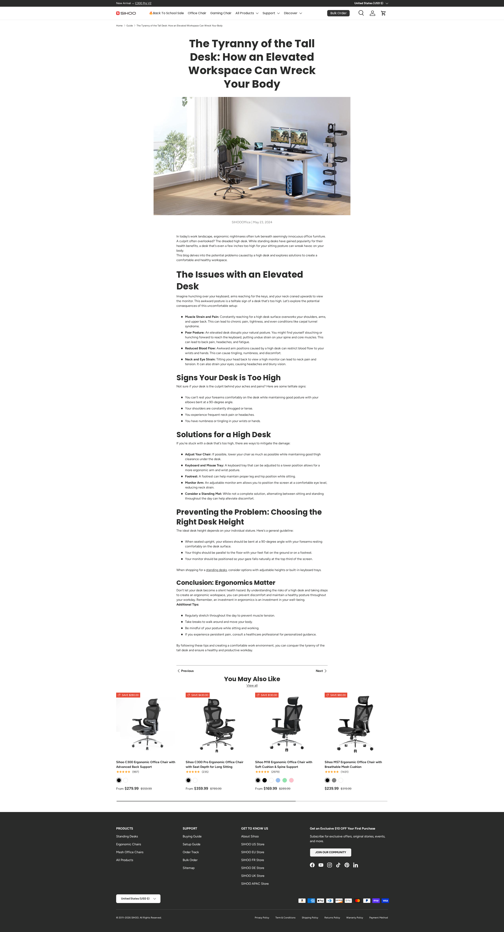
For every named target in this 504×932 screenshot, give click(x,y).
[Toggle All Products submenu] (257, 13)
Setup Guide (191, 844)
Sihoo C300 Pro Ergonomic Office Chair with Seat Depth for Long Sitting (214, 764)
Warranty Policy (354, 917)
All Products (244, 13)
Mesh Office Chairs (129, 852)
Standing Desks (127, 836)
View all (252, 685)
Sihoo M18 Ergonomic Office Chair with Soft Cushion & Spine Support (283, 764)
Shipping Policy (310, 917)
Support (269, 13)
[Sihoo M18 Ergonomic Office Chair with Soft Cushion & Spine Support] (286, 724)
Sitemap (189, 868)
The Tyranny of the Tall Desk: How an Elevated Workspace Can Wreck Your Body (179, 25)
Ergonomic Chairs (128, 844)
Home (119, 25)
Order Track (191, 852)
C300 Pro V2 (143, 3)
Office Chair (197, 13)
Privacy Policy (262, 917)
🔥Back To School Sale (166, 13)
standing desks (216, 570)
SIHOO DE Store (252, 868)
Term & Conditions (285, 917)
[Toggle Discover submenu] (300, 13)
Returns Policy (332, 917)
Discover (290, 13)
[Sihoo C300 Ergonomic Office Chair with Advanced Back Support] (147, 724)
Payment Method (378, 917)
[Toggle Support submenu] (278, 13)
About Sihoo (250, 836)
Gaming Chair (221, 13)
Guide (129, 25)
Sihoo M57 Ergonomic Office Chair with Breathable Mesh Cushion (353, 764)
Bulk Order (190, 860)
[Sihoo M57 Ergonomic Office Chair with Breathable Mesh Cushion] (356, 724)
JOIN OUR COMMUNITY (330, 852)
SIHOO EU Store (252, 852)
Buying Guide (192, 836)
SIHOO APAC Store (255, 883)
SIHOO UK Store (252, 876)
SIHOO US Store (252, 844)
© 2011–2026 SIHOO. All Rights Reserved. (139, 917)
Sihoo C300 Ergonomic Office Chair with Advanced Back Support (145, 764)
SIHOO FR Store (252, 860)
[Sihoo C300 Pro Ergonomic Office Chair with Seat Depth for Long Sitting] (217, 724)
